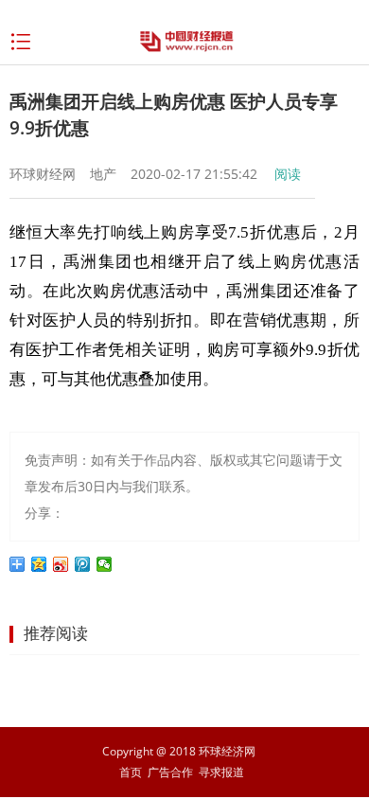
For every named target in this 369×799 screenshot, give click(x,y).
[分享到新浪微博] (61, 564)
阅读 (287, 174)
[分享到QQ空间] (39, 564)
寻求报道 (221, 772)
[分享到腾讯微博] (83, 564)
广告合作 (170, 772)
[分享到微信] (105, 564)
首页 (130, 772)
